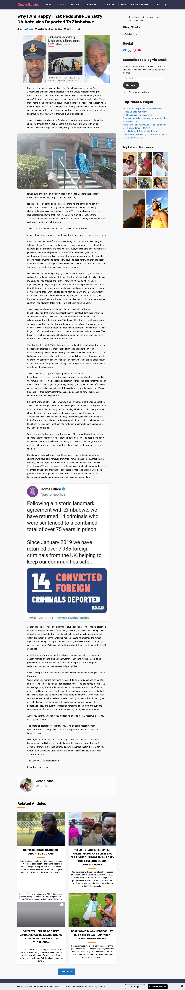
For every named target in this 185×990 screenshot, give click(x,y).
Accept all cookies (157, 987)
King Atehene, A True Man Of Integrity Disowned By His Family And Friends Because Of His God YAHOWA (145, 134)
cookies (32, 987)
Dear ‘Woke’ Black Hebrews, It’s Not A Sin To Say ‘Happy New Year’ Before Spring (92, 935)
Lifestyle (74, 5)
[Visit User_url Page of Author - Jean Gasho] (37, 787)
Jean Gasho (27, 29)
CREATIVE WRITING (140, 5)
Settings (135, 987)
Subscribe (131, 85)
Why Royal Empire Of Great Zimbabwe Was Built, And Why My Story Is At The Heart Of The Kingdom (41, 937)
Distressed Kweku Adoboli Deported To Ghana (41, 852)
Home (49, 5)
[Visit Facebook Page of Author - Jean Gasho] (42, 787)
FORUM (157, 5)
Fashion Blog (109, 5)
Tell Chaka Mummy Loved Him (137, 115)
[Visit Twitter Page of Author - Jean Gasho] (46, 787)
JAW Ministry (91, 5)
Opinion (61, 5)
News (123, 5)
